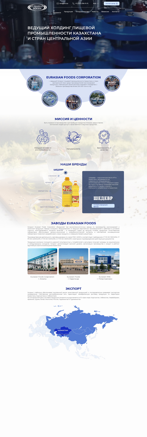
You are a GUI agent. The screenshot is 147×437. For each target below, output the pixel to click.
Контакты (115, 11)
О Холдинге (57, 11)
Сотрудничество (82, 11)
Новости (95, 11)
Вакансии (105, 11)
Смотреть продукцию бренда (101, 205)
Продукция (68, 11)
